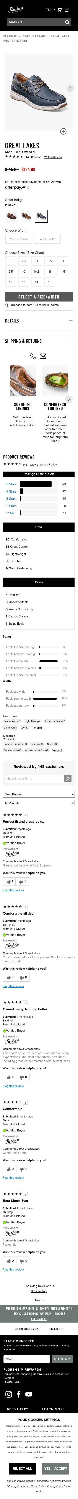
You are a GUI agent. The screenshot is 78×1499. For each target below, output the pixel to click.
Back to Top (39, 1291)
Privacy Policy (61, 1446)
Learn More (13, 1382)
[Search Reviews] (68, 778)
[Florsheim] (12, 854)
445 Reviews (33, 157)
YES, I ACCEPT (55, 1468)
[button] (70, 88)
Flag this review (13, 890)
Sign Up (62, 1358)
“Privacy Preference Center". (23, 1486)
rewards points (49, 305)
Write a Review (53, 157)
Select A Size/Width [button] (39, 296)
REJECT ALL (22, 1468)
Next (39, 1300)
